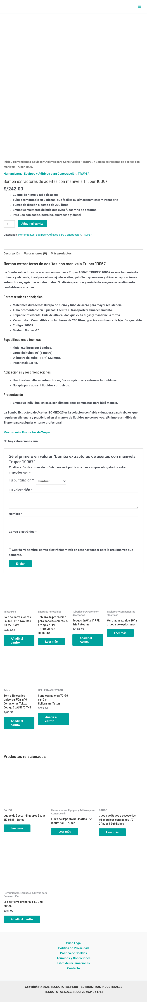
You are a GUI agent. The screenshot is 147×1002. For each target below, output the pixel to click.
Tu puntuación (21, 480)
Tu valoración (21, 490)
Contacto (73, 968)
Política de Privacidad (73, 948)
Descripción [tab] (12, 253)
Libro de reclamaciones (73, 963)
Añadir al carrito (32, 223)
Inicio (7, 162)
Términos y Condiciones (74, 958)
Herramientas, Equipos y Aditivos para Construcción (46, 162)
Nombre (15, 514)
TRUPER (87, 162)
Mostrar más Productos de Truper (27, 432)
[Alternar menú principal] (139, 7)
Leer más (51, 641)
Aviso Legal (73, 943)
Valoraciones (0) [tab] (35, 253)
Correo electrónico (23, 531)
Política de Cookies (73, 953)
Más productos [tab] (61, 253)
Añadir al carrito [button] (17, 640)
